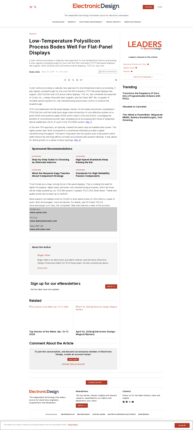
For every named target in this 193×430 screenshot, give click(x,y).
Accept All (182, 425)
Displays (33, 34)
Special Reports (113, 22)
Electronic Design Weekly (91, 22)
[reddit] (77, 80)
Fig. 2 (77, 140)
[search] (35, 7)
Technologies (58, 22)
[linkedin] (69, 80)
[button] (31, 7)
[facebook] (65, 80)
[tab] (35, 350)
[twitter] (73, 80)
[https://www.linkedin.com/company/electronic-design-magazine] (127, 417)
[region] (73, 355)
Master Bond (128, 68)
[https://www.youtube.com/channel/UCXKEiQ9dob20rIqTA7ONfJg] (133, 417)
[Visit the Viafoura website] (111, 361)
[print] (116, 80)
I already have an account (73, 379)
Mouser (126, 71)
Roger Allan (34, 72)
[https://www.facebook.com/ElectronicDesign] (124, 417)
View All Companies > (143, 77)
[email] (81, 80)
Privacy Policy (73, 425)
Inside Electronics (132, 22)
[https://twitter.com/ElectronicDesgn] (130, 417)
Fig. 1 (88, 122)
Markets (72, 22)
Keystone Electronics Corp (134, 64)
